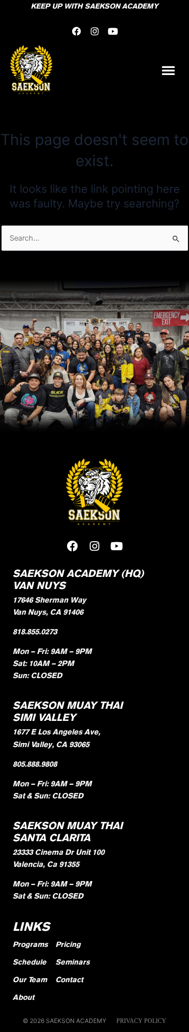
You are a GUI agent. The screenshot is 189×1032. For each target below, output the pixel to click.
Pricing (68, 944)
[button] (168, 70)
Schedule (29, 962)
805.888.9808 (35, 764)
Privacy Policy (141, 1020)
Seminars (72, 962)
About (23, 997)
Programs (30, 944)
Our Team (30, 979)
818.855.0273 (35, 631)
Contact (69, 979)
